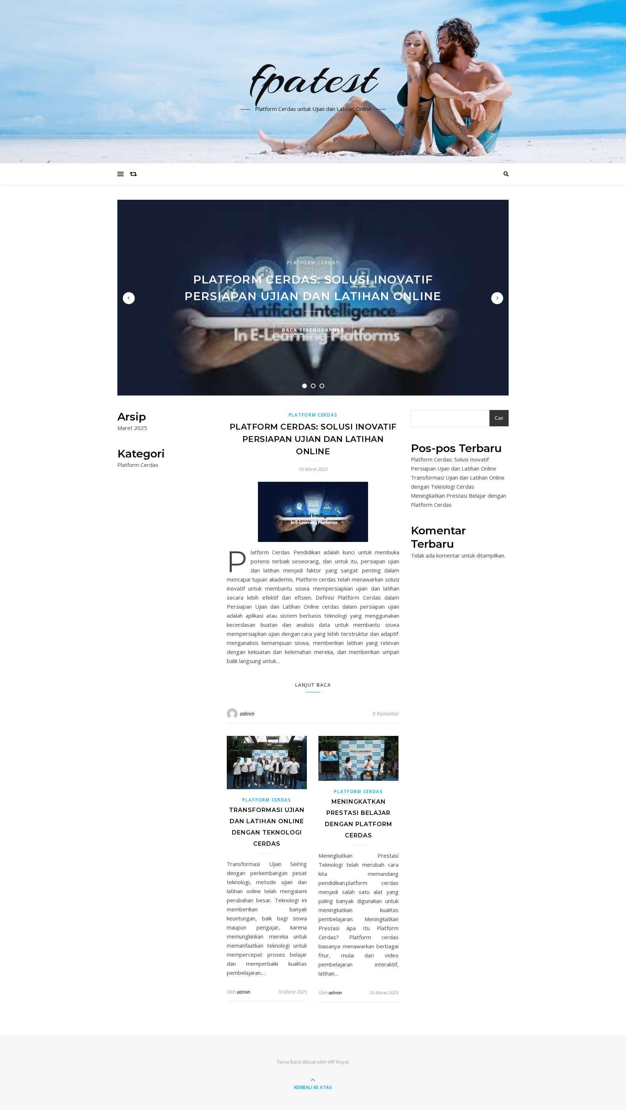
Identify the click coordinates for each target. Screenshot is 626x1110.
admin (247, 713)
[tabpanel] (313, 297)
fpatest (313, 77)
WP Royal (338, 1062)
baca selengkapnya (313, 330)
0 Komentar (385, 713)
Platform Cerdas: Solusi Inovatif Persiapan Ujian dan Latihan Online (313, 439)
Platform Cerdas (313, 262)
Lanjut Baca (313, 685)
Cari (499, 418)
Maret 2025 (132, 427)
